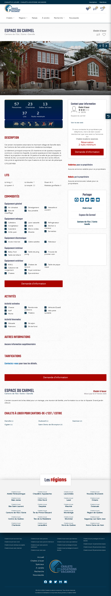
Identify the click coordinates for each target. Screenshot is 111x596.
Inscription (93, 2)
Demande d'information (33, 283)
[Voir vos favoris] (88, 10)
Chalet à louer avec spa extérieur (67, 542)
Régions (22, 18)
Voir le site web (77, 123)
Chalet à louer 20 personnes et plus (94, 547)
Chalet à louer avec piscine (39, 538)
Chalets (9, 18)
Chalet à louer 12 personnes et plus (94, 544)
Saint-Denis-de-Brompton (50, 425)
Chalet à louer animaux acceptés (15, 545)
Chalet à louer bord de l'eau (13, 538)
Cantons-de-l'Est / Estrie (15, 34)
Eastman (77, 421)
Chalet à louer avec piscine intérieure (42, 542)
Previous (100, 46)
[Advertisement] (87, 249)
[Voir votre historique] (103, 10)
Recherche (58, 18)
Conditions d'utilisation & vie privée (46, 592)
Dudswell (43, 421)
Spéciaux (40, 564)
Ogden (9, 425)
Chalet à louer (87, 208)
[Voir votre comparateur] (96, 10)
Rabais (34, 18)
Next (106, 46)
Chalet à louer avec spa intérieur (67, 538)
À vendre (45, 18)
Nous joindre (62, 592)
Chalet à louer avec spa (38, 550)
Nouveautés (74, 18)
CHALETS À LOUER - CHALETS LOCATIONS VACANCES (25, 2)
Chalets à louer (37, 561)
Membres (103, 2)
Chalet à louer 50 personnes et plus (94, 550)
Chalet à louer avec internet (13, 548)
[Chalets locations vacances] (12, 8)
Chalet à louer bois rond (12, 542)
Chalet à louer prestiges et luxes (67, 545)
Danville (31, 34)
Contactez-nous (12, 363)
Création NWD (71, 592)
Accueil (40, 557)
